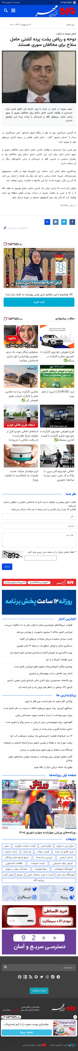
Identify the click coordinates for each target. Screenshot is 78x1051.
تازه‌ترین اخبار (67, 619)
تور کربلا (27, 852)
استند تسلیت (10, 852)
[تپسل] (5, 244)
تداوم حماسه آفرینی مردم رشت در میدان (52, 729)
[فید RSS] (30, 977)
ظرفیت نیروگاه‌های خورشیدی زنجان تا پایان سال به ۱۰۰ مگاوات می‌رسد (38, 625)
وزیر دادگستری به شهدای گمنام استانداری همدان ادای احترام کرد (41, 653)
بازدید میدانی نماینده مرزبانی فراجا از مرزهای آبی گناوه (46, 639)
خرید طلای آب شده (64, 852)
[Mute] (12, 285)
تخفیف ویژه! (26, 1032)
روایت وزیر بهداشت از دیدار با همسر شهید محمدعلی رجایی (43, 715)
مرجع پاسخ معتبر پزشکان (17, 857)
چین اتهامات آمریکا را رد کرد (59, 660)
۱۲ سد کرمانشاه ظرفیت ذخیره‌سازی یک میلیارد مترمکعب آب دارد (41, 736)
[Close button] (75, 1017)
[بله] (52, 977)
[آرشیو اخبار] (25, 977)
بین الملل (70, 24)
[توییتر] (41, 977)
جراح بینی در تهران (65, 846)
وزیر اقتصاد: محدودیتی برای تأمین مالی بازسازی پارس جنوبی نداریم (39, 680)
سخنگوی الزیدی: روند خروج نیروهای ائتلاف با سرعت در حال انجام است (37, 708)
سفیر (6, 846)
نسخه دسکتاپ (39, 991)
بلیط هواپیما (41, 869)
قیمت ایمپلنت (37, 863)
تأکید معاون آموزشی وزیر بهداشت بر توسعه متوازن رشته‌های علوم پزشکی (40, 758)
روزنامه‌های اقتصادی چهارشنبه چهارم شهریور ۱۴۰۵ (46, 832)
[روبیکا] (36, 977)
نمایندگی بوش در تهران (16, 869)
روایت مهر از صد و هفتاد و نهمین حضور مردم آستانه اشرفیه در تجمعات (37, 743)
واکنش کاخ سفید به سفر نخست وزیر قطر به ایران (48, 701)
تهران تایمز (8, 875)
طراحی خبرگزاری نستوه (59, 1045)
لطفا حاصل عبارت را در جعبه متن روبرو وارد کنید (51, 552)
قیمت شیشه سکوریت (24, 846)
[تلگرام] (58, 977)
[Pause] (7, 285)
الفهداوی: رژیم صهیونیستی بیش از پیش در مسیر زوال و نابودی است (38, 722)
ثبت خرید (39, 302)
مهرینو (20, 875)
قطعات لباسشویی (13, 863)
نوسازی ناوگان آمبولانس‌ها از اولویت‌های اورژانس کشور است (43, 667)
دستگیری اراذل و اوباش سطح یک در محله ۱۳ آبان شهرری (44, 646)
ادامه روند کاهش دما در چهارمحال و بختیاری (50, 674)
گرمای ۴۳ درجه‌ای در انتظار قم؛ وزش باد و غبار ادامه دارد (45, 687)
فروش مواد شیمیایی (63, 863)
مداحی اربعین (66, 857)
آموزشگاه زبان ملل (66, 875)
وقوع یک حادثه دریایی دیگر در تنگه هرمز (53, 767)
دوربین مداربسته (44, 857)
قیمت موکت (43, 852)
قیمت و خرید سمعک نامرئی (40, 875)
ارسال (7, 566)
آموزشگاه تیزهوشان (63, 869)
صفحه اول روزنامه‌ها (62, 775)
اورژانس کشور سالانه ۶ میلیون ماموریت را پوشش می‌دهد (44, 632)
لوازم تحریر (46, 846)
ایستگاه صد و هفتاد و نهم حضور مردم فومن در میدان (46, 750)
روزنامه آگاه (39, 880)
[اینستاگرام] (47, 977)
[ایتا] (19, 977)
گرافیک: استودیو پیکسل (33, 1045)
